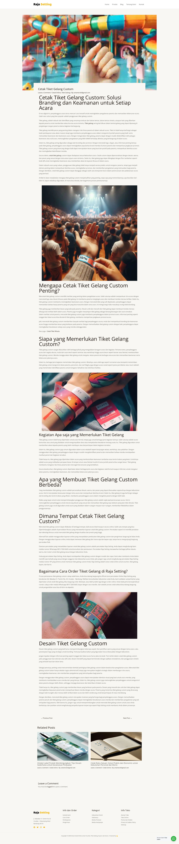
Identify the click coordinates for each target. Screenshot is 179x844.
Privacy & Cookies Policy (128, 822)
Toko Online (124, 817)
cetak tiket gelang (55, 155)
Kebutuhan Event (97, 815)
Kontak (141, 4)
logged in (50, 787)
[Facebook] (34, 827)
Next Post (127, 718)
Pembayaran (67, 820)
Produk (114, 4)
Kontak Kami (67, 815)
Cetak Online (56, 93)
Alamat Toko (125, 815)
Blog (121, 4)
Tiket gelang (89, 123)
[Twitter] (37, 827)
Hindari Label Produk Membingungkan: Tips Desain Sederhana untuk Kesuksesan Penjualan (59, 764)
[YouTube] (44, 827)
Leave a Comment (44, 93)
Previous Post (46, 718)
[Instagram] (41, 827)
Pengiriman (66, 822)
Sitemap (123, 825)
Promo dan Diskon (126, 820)
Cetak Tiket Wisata (53, 331)
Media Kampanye (97, 822)
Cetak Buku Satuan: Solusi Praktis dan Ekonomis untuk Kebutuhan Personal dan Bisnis (114, 764)
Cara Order (66, 817)
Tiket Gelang (66, 93)
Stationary (95, 817)
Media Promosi (96, 820)
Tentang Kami (131, 4)
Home (107, 4)
